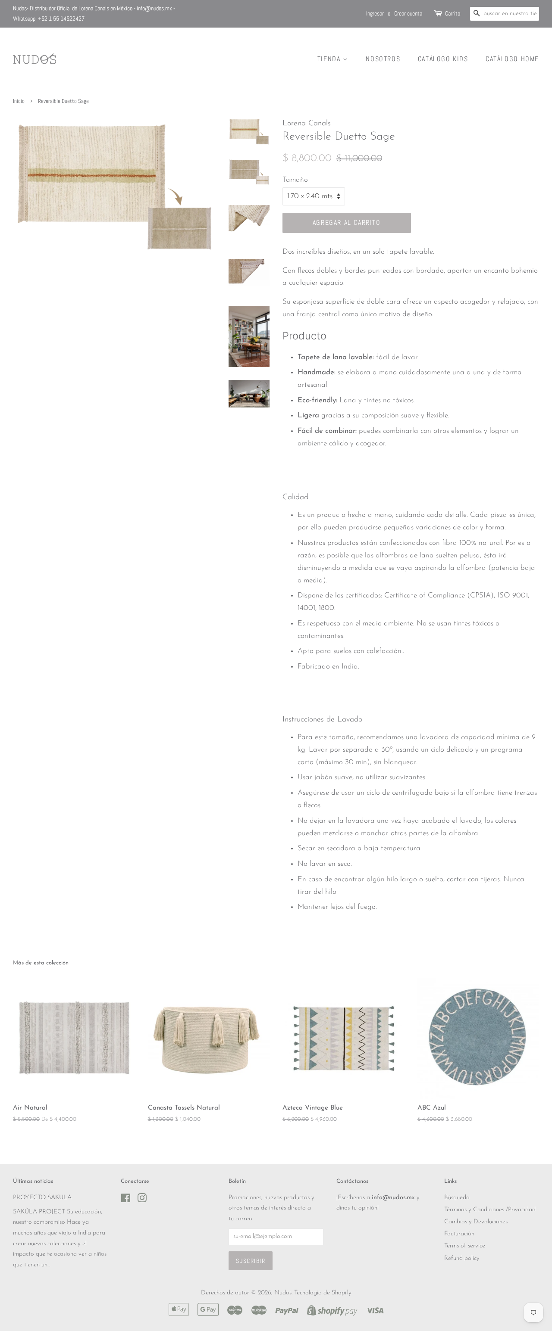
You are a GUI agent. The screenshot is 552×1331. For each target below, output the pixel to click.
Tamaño (295, 179)
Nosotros (383, 58)
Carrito (452, 13)
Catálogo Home (512, 58)
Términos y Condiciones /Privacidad (490, 1210)
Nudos (283, 1293)
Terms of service (464, 1246)
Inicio (19, 101)
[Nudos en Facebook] (126, 1200)
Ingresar (375, 13)
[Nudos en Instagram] (142, 1200)
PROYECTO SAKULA (42, 1197)
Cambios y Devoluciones (476, 1222)
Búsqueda (457, 1197)
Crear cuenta (408, 13)
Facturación (459, 1234)
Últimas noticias (33, 1181)
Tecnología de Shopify (322, 1293)
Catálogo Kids (443, 58)
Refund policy (462, 1258)
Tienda (330, 58)
